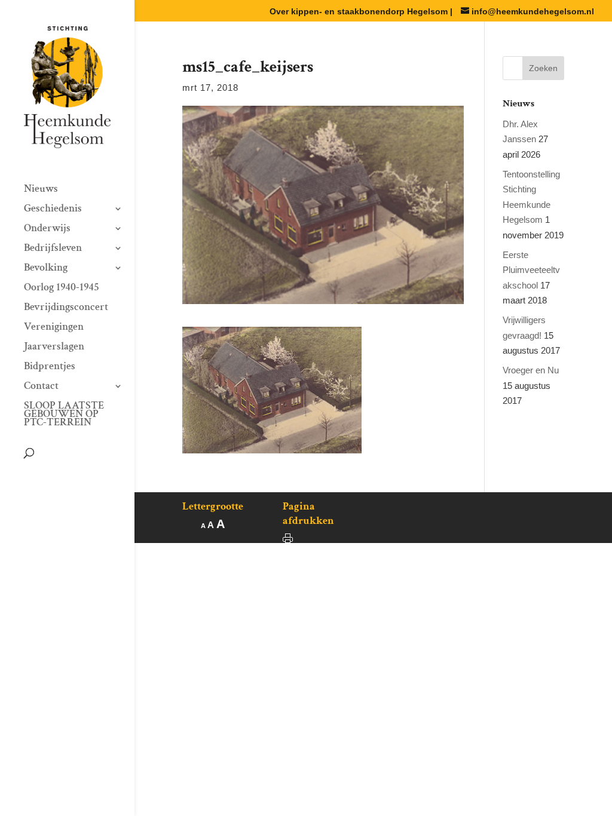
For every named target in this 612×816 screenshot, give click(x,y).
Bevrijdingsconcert (66, 308)
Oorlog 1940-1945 (61, 288)
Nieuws (41, 190)
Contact (41, 387)
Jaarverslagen (54, 347)
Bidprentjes (49, 367)
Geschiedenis (53, 209)
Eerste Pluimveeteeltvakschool (531, 270)
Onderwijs (47, 229)
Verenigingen (54, 328)
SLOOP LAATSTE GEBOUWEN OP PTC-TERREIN (64, 415)
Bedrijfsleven (53, 249)
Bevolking (46, 268)
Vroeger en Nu (531, 370)
